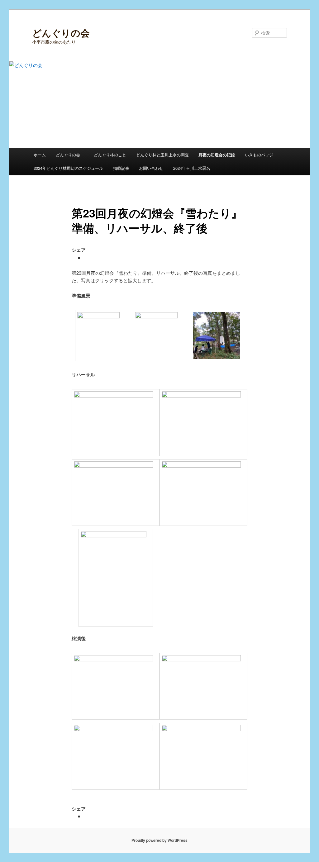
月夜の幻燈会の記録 (216, 155)
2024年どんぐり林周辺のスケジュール (68, 168)
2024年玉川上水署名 (191, 168)
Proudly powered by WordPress (159, 840)
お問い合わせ (151, 168)
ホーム (40, 155)
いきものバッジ (259, 155)
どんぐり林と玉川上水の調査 (162, 155)
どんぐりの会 (61, 32)
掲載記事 (121, 168)
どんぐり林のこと (110, 155)
